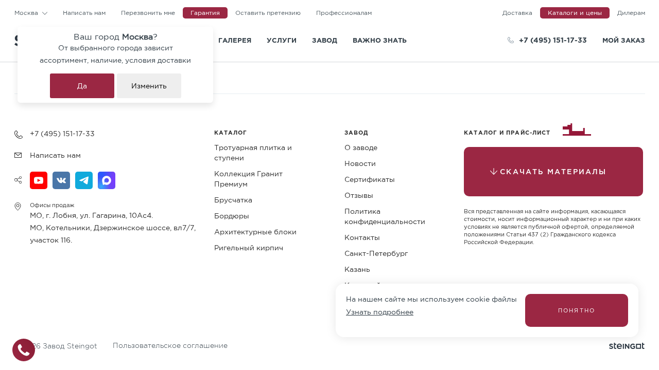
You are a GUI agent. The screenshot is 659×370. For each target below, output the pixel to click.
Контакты (362, 237)
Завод (324, 40)
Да (82, 86)
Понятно (576, 310)
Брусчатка (233, 200)
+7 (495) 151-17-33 (553, 40)
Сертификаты (369, 179)
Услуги (282, 40)
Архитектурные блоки (255, 232)
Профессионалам (344, 12)
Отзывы (358, 195)
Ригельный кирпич (248, 248)
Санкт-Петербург (376, 253)
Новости (360, 163)
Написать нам (84, 12)
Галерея (234, 40)
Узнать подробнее (379, 312)
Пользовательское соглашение (170, 345)
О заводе (360, 147)
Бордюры (231, 216)
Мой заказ (623, 40)
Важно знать (380, 40)
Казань (357, 269)
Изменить (149, 86)
